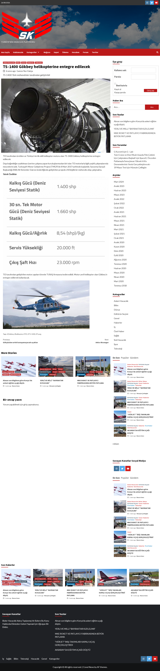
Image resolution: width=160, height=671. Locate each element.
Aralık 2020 (119, 242)
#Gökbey (10, 334)
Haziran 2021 (120, 216)
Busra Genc (16, 386)
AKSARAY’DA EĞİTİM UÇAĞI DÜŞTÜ (72, 650)
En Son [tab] (116, 357)
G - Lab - (130, 151)
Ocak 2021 (119, 238)
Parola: (117, 76)
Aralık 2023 (119, 186)
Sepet (56, 52)
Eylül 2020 (118, 255)
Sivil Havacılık (15, 374)
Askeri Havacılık (9, 62)
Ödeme (65, 52)
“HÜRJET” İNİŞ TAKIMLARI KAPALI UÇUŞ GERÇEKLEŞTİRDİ (75, 643)
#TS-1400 (31, 334)
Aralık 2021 (119, 212)
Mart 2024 (119, 181)
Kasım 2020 (119, 246)
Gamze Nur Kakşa (25, 71)
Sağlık (116, 335)
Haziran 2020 (120, 268)
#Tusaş (38, 334)
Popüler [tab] (125, 357)
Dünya (60, 369)
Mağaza (47, 52)
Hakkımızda (18, 52)
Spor (116, 344)
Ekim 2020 (118, 251)
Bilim (18, 62)
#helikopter (19, 334)
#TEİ (25, 334)
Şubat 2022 (119, 203)
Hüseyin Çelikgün (55, 386)
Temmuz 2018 (120, 285)
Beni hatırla (121, 85)
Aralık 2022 (119, 199)
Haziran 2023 (120, 190)
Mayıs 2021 (119, 220)
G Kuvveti (118, 151)
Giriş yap (150, 90)
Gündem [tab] (134, 357)
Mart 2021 (119, 229)
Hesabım (75, 52)
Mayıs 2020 (119, 272)
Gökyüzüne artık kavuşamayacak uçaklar (20, 341)
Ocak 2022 (119, 207)
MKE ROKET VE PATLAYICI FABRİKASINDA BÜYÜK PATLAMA (134, 135)
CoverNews (88, 667)
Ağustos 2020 (120, 259)
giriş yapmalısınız (31, 404)
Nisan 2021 (119, 225)
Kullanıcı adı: (120, 70)
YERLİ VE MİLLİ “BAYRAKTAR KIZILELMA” (134, 128)
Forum (85, 52)
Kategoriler (32, 52)
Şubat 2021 (119, 233)
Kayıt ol (117, 89)
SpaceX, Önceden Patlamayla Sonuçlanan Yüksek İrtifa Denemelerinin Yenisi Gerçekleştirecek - (135, 161)
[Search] (157, 52)
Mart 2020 (119, 281)
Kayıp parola (120, 92)
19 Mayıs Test (120, 167)
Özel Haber (43, 374)
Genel (24, 62)
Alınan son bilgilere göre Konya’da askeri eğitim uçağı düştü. (135, 123)
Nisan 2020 (119, 277)
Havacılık (35, 658)
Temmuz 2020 (120, 264)
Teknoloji (39, 62)
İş (114, 327)
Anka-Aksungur (102, 341)
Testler (95, 52)
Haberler (31, 62)
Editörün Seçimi (21, 372)
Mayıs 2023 (119, 194)
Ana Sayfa (5, 52)
